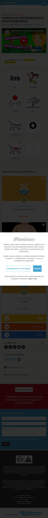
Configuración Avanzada (18, 268)
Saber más (32, 279)
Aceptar (37, 268)
